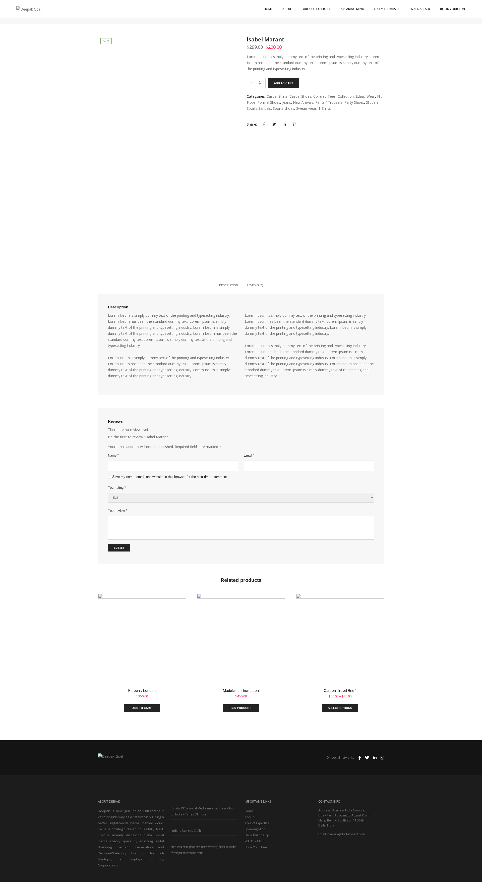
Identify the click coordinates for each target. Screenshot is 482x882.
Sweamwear (306, 108)
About (287, 9)
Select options (340, 707)
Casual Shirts (277, 96)
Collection (346, 96)
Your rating (117, 487)
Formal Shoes (269, 102)
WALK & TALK (420, 9)
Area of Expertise (317, 9)
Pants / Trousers (328, 102)
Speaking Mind (352, 9)
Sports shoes (283, 108)
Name (113, 455)
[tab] (228, 285)
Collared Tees (324, 96)
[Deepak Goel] (28, 8)
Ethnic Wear (365, 96)
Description (228, 285)
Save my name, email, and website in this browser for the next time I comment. (170, 477)
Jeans (286, 102)
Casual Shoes (300, 96)
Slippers (372, 102)
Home (268, 9)
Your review (117, 511)
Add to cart (283, 83)
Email (249, 455)
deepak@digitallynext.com (346, 834)
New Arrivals (303, 102)
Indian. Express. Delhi (186, 831)
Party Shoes (354, 102)
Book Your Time (453, 9)
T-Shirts (324, 108)
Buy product (241, 707)
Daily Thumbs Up (387, 9)
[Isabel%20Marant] (264, 124)
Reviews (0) (255, 285)
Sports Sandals (259, 108)
